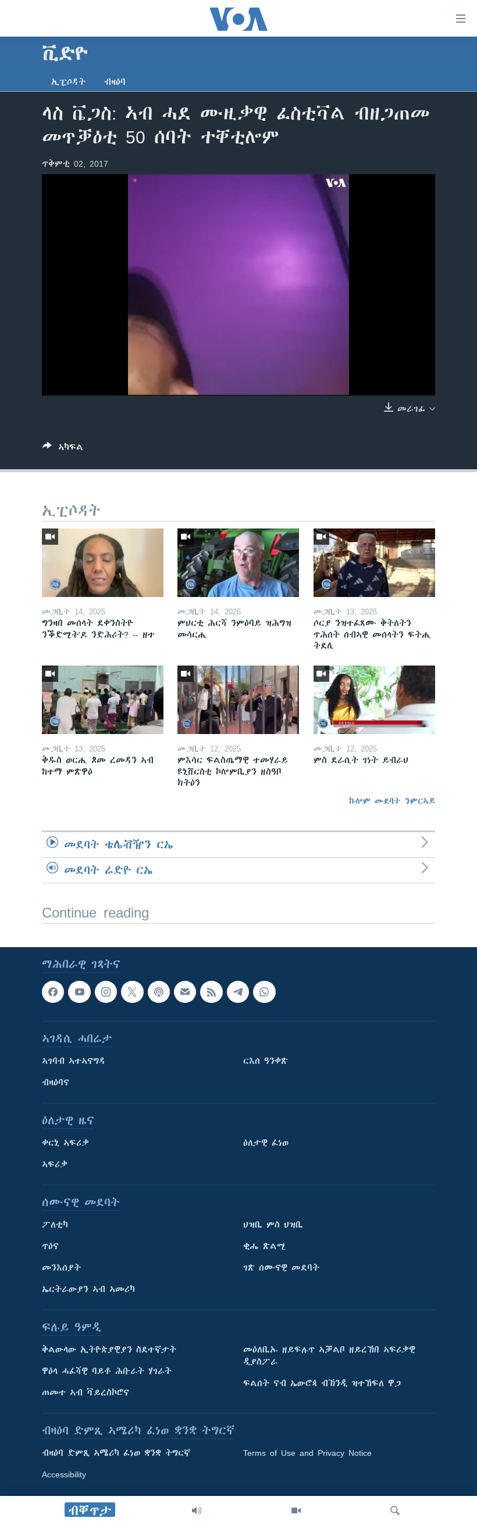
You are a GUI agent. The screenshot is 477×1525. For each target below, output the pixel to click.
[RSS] (211, 992)
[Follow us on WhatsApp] (264, 992)
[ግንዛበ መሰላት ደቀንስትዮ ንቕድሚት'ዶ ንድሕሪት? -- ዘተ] (102, 562)
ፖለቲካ (55, 1225)
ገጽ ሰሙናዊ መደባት (281, 1268)
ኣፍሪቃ (54, 1164)
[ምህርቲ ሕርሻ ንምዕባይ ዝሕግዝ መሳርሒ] (238, 562)
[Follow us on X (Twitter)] (132, 992)
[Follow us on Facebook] (53, 992)
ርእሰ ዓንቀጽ (265, 1061)
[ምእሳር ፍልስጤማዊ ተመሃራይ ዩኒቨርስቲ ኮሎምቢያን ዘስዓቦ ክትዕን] (238, 700)
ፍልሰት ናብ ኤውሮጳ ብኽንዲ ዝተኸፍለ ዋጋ (322, 1383)
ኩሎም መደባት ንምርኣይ (392, 800)
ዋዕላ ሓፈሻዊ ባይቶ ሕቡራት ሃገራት (107, 1371)
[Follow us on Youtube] (79, 992)
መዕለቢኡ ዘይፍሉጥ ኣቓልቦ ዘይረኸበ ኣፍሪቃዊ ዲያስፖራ (329, 1355)
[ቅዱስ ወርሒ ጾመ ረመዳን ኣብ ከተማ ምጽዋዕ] (102, 700)
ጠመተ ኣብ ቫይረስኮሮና (85, 1392)
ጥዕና (50, 1246)
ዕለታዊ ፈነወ (266, 1143)
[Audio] (196, 1510)
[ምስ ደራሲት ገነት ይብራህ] (374, 700)
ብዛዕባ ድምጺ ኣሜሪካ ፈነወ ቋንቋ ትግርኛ (116, 1453)
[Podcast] (159, 992)
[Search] (395, 1510)
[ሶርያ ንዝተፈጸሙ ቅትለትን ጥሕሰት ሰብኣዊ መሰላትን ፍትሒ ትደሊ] (374, 562)
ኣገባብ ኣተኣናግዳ (73, 1061)
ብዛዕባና (55, 1082)
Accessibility (64, 1474)
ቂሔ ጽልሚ (264, 1246)
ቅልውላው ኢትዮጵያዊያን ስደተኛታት (109, 1349)
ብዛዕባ (115, 82)
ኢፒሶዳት (68, 82)
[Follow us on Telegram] (238, 992)
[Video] (296, 1510)
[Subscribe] (185, 992)
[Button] (62, 449)
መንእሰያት (61, 1268)
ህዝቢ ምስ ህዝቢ (273, 1225)
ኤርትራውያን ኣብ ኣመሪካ (88, 1289)
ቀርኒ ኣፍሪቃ (65, 1143)
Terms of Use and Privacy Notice (307, 1453)
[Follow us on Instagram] (106, 992)
